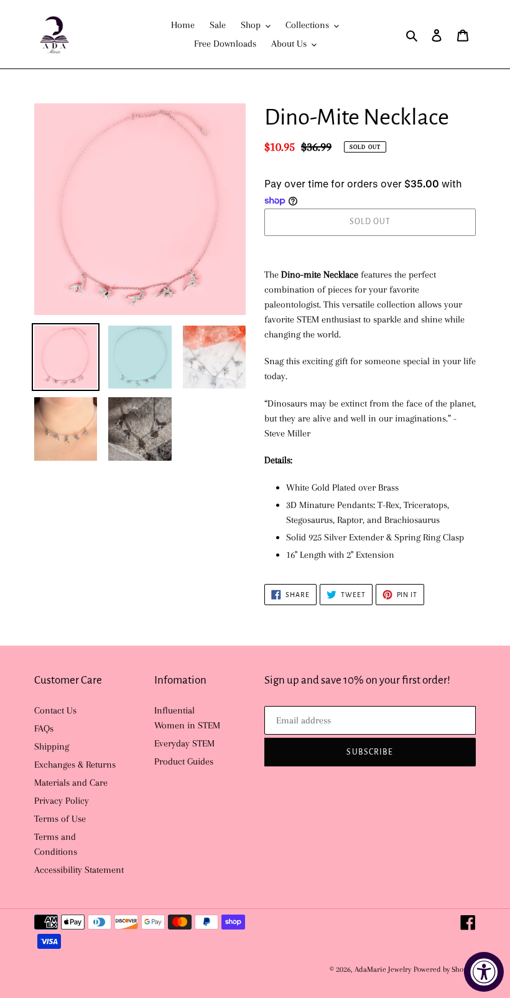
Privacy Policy (61, 800)
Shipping (51, 746)
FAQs (43, 728)
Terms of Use (60, 818)
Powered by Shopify (445, 969)
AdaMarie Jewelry (383, 969)
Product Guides (183, 761)
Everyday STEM (184, 743)
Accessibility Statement (79, 869)
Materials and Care (71, 782)
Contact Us (55, 710)
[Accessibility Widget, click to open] (484, 972)
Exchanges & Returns (75, 764)
